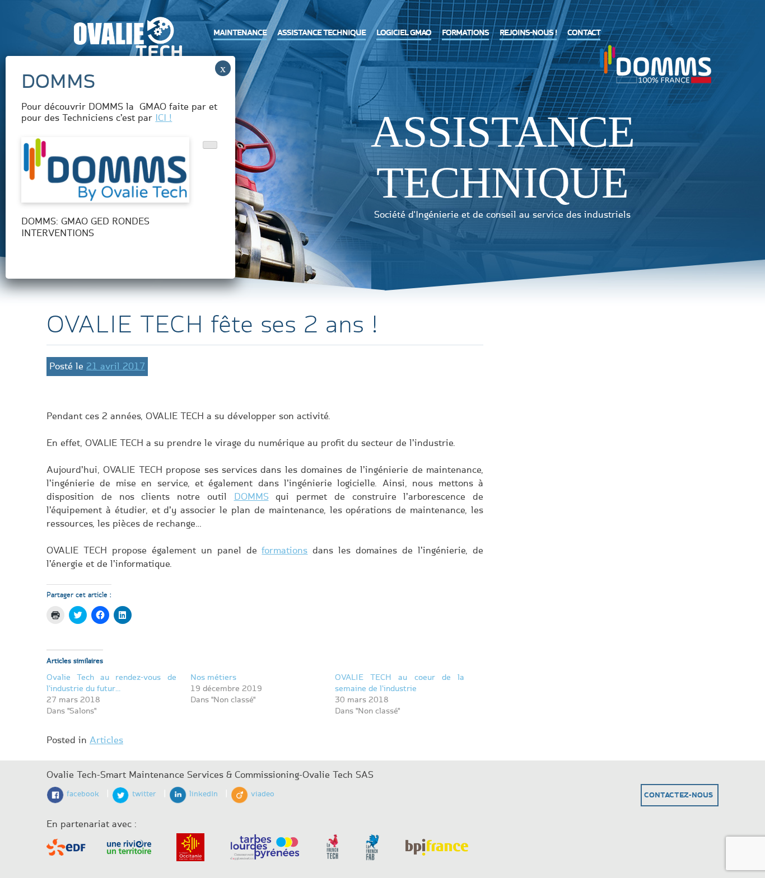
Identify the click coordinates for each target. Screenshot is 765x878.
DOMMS (655, 63)
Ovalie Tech (124, 42)
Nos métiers (213, 677)
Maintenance (240, 32)
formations (284, 550)
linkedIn (203, 794)
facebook (83, 794)
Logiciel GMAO (403, 32)
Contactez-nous (678, 795)
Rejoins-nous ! (528, 32)
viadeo (262, 794)
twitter (144, 794)
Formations (465, 32)
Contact (583, 32)
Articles (106, 740)
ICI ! (163, 118)
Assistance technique (321, 32)
